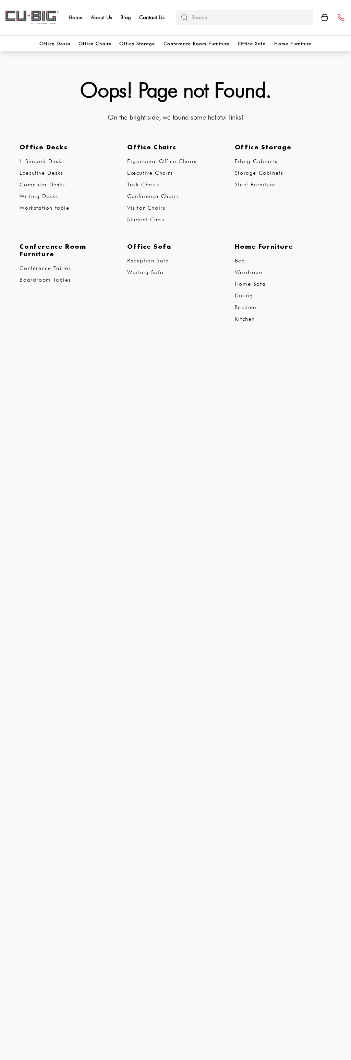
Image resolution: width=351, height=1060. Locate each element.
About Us (101, 17)
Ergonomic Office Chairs (162, 161)
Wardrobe (249, 272)
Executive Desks (41, 173)
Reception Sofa (148, 260)
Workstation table (44, 208)
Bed (240, 260)
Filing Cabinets (256, 161)
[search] (249, 17)
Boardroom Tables (45, 279)
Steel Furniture (255, 184)
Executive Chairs (150, 173)
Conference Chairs (153, 196)
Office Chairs (94, 43)
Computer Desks (42, 184)
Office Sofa (252, 43)
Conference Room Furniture (197, 43)
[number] (341, 17)
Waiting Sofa (145, 272)
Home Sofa (250, 284)
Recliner (246, 307)
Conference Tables (45, 268)
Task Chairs (143, 184)
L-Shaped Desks (42, 161)
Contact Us (152, 17)
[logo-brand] (32, 17)
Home (76, 17)
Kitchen (245, 319)
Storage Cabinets (259, 173)
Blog (125, 17)
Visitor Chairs (146, 208)
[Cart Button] (324, 17)
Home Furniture (293, 43)
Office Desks (54, 43)
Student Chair (146, 219)
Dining (244, 295)
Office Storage (137, 43)
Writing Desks (39, 196)
